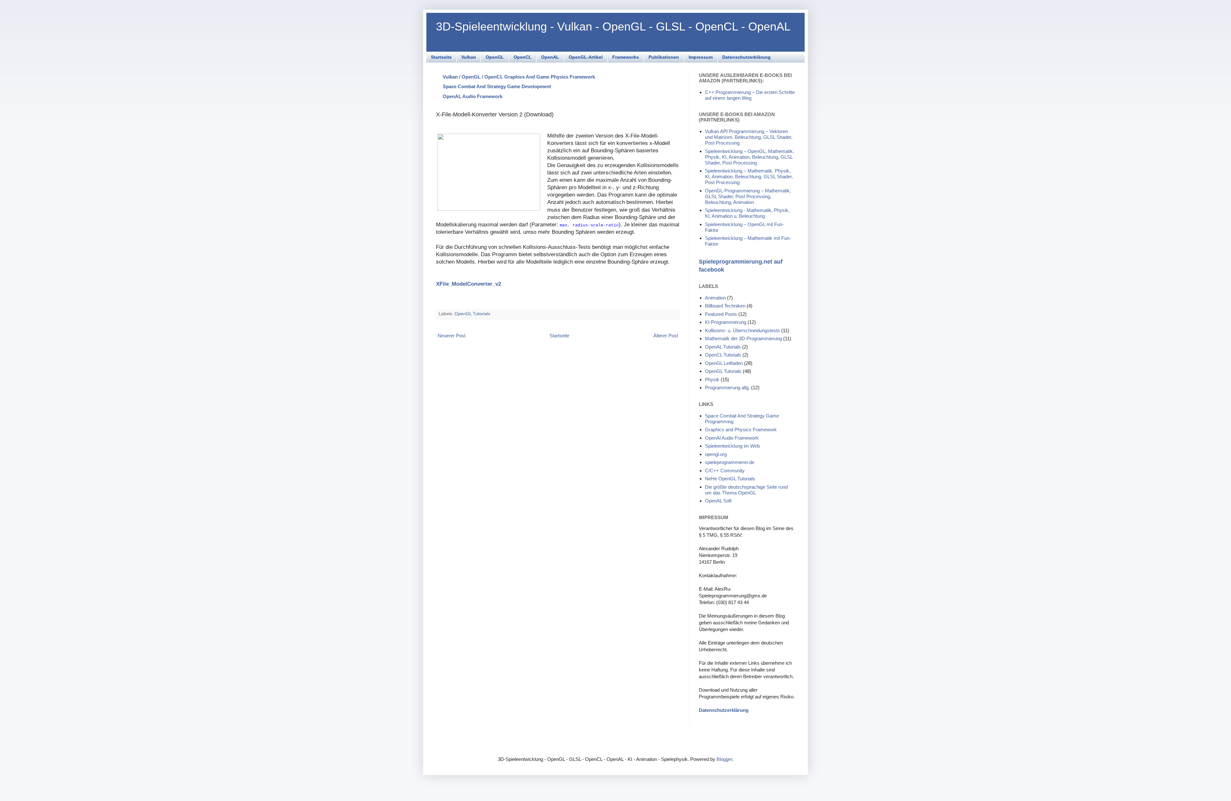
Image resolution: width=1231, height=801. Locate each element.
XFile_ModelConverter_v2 (468, 284)
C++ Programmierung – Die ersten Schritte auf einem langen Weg (750, 95)
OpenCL (523, 57)
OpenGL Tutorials (472, 313)
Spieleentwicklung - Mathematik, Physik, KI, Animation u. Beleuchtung (747, 213)
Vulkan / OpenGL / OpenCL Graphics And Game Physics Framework (519, 77)
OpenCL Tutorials (723, 355)
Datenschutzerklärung (746, 57)
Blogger (724, 759)
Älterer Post (665, 335)
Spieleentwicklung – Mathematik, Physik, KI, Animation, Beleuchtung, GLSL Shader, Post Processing (749, 176)
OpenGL (495, 57)
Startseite (441, 57)
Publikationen (664, 57)
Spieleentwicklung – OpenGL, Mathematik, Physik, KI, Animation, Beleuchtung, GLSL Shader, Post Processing (749, 156)
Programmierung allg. (727, 387)
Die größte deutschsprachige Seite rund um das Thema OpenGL (746, 489)
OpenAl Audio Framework (732, 438)
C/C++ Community (725, 470)
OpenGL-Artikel (586, 57)
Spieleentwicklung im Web (732, 446)
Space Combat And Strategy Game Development (497, 86)
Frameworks (625, 57)
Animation (715, 297)
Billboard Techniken (725, 305)
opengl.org (716, 454)
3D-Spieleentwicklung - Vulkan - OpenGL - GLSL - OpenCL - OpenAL (613, 26)
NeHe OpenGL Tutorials (730, 478)
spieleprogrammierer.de (729, 462)
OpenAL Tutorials (723, 347)
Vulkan (468, 57)
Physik (712, 379)
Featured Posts (721, 314)
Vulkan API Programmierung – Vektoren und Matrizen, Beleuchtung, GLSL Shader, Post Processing (748, 137)
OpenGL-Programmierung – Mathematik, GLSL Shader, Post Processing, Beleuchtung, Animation (748, 196)
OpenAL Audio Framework (472, 96)
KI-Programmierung (725, 322)
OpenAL (550, 57)
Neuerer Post (451, 335)
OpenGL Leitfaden (724, 363)
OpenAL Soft (718, 500)
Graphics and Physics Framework (741, 429)
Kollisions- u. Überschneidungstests (742, 330)
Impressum (701, 57)
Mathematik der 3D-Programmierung (743, 338)
